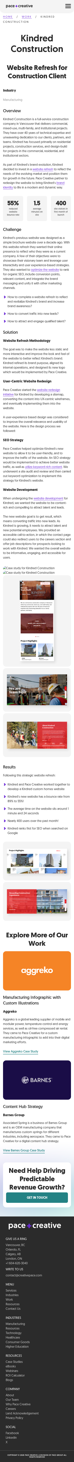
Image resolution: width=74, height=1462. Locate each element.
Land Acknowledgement (22, 1413)
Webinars (12, 1371)
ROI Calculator (15, 1375)
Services (11, 1290)
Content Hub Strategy (23, 1107)
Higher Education (17, 1346)
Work (27, 17)
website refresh (42, 169)
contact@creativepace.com (24, 1275)
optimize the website (45, 270)
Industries (12, 1295)
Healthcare (13, 1337)
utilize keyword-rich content (43, 467)
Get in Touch (37, 1197)
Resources (13, 1304)
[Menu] (68, 6)
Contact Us (13, 1309)
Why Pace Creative (18, 1404)
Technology (13, 1333)
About (10, 1395)
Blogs (9, 1380)
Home (8, 17)
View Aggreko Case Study (20, 1051)
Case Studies (14, 1362)
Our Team (12, 1400)
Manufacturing (15, 1324)
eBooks (11, 1366)
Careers (11, 1409)
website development (48, 498)
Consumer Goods (18, 1342)
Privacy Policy (14, 1418)
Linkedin (11, 1437)
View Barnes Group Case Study (24, 1150)
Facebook (12, 1433)
